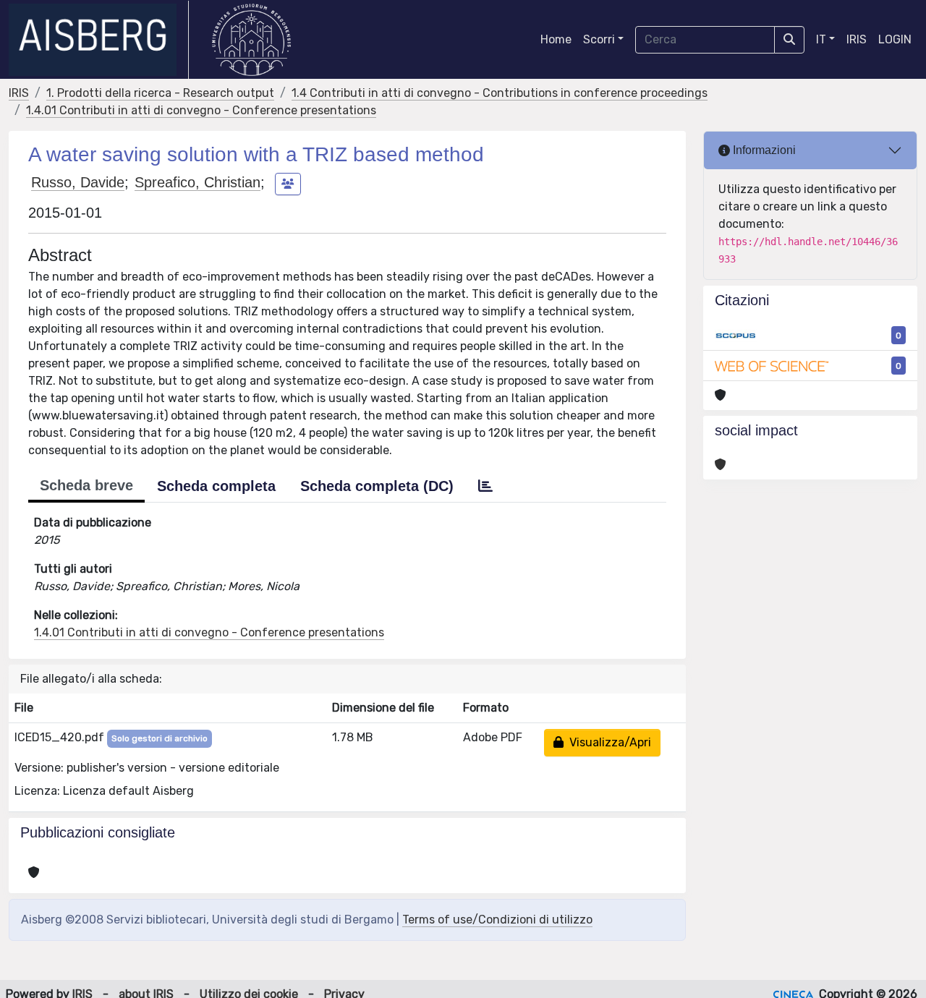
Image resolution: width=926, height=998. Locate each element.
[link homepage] (99, 40)
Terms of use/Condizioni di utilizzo (497, 919)
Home (556, 39)
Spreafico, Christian (197, 182)
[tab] (485, 486)
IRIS (856, 39)
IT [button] (821, 39)
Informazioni (763, 150)
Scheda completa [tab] (216, 486)
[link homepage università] (251, 40)
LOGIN (895, 39)
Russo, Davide (77, 182)
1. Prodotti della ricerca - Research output (160, 93)
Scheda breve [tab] (86, 485)
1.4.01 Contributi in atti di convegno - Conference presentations (201, 110)
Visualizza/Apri (607, 742)
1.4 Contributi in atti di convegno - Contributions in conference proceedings (500, 93)
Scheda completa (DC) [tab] (377, 486)
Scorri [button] (599, 39)
